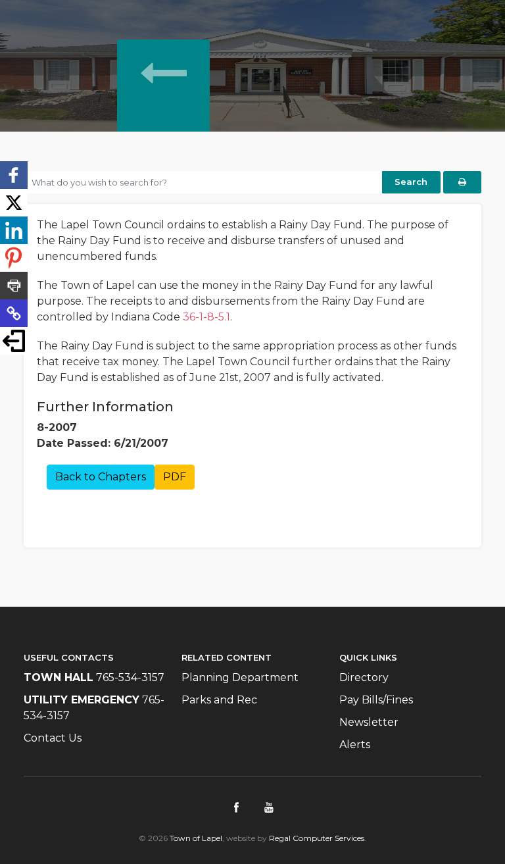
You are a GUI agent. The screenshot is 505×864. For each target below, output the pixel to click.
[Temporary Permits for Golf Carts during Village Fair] (163, 101)
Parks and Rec (219, 700)
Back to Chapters (100, 476)
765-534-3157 (130, 677)
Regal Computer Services (316, 838)
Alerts (354, 744)
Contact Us (53, 738)
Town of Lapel (196, 838)
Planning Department (240, 677)
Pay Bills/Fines (376, 700)
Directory (364, 677)
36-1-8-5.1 (206, 317)
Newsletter (368, 722)
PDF (174, 476)
